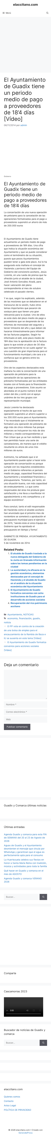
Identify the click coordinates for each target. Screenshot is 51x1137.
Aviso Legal (10, 1105)
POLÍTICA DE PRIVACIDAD (17, 1110)
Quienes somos (12, 1096)
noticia (7, 622)
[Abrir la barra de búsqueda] (47, 13)
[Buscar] (43, 897)
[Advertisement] (25, 43)
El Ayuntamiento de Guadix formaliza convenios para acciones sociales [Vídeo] (25, 646)
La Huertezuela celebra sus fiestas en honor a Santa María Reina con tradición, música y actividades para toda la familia (25, 863)
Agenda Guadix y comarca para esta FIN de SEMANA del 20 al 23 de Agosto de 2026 (25, 837)
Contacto (8, 1101)
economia (12, 618)
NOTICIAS (28, 614)
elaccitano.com (25, 4)
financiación (25, 618)
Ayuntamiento (14, 614)
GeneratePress (26, 1133)
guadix (36, 618)
